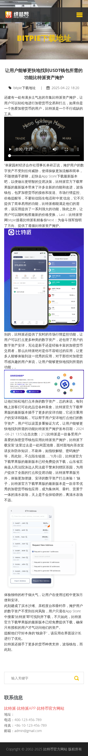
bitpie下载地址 (24, 87)
